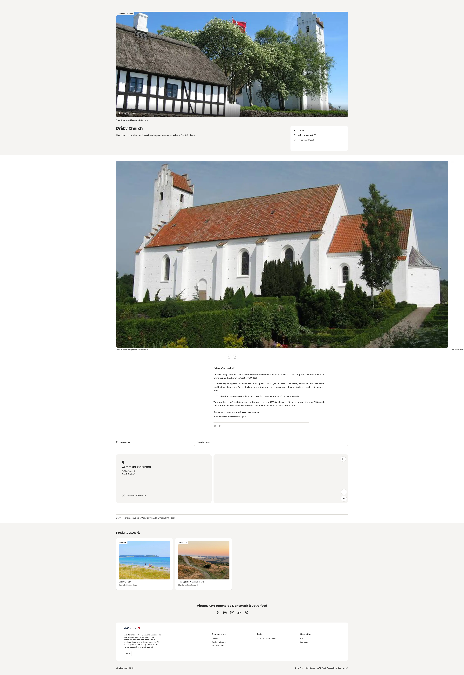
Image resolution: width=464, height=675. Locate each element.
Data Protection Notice (305, 668)
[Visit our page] (225, 613)
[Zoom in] (344, 492)
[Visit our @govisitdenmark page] (239, 613)
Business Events (219, 642)
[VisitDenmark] (132, 628)
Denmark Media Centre (266, 639)
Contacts (304, 642)
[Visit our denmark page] (218, 613)
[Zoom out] (344, 499)
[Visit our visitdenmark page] (232, 613)
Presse (215, 639)
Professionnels (218, 645)
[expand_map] (343, 459)
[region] (281, 478)
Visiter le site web (305, 135)
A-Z (301, 639)
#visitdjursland (221, 417)
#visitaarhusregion (237, 417)
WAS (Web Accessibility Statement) (332, 668)
